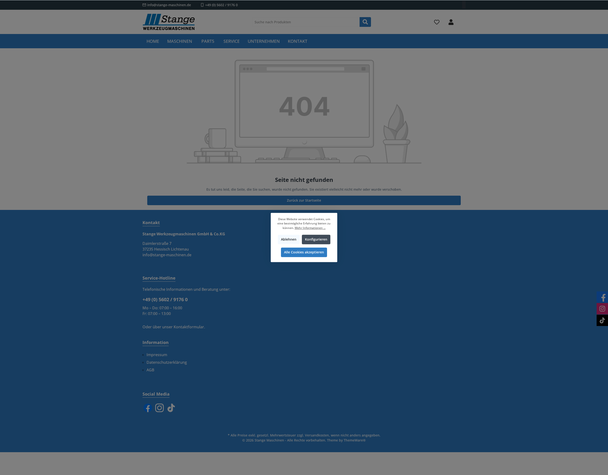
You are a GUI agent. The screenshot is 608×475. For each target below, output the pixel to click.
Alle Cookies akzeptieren (304, 252)
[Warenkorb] (462, 20)
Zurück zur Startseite (304, 200)
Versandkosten (317, 435)
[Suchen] (365, 22)
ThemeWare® (355, 440)
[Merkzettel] (437, 22)
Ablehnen (288, 239)
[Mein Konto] (451, 22)
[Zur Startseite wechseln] (168, 22)
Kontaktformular (189, 327)
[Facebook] (147, 407)
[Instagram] (159, 407)
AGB (150, 370)
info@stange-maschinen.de (169, 5)
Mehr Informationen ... (310, 228)
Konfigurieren (316, 239)
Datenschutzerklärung (167, 362)
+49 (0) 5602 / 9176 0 (221, 5)
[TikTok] (171, 407)
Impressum (157, 354)
